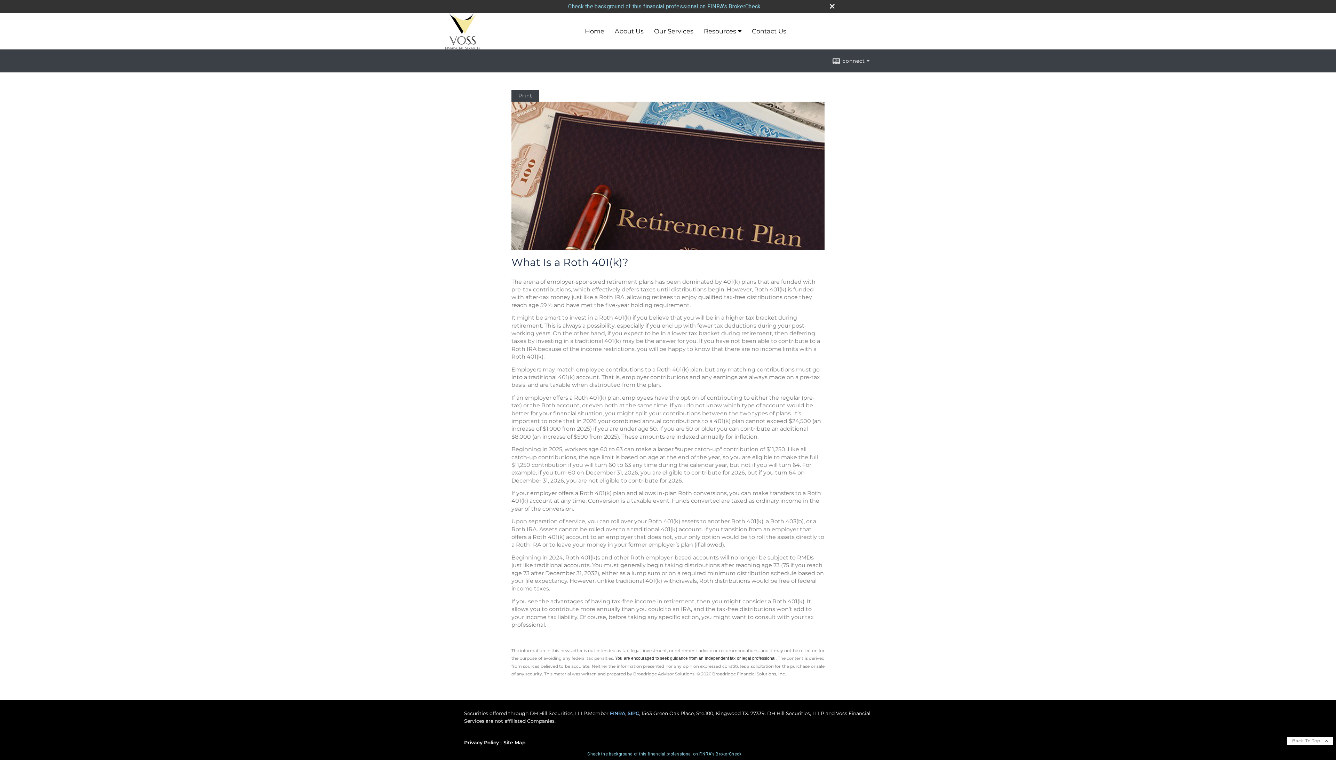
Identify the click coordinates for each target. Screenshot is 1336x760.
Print (525, 96)
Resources (720, 31)
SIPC (633, 713)
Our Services (673, 31)
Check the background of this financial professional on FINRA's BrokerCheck (664, 6)
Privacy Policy (481, 742)
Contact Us (769, 31)
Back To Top (1307, 740)
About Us (629, 31)
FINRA (617, 713)
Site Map (514, 742)
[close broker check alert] (832, 6)
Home (594, 31)
